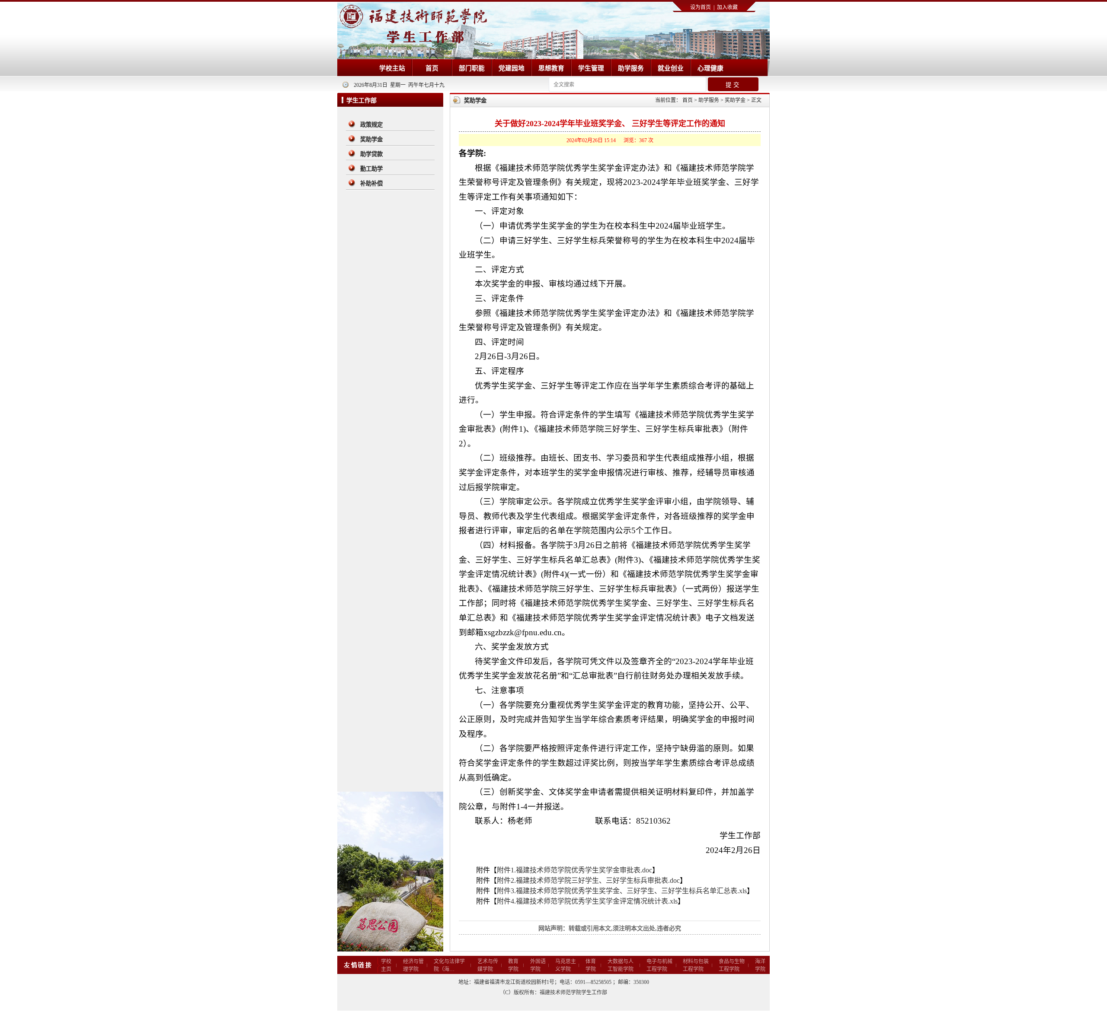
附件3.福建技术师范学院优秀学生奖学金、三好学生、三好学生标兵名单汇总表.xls (622, 890)
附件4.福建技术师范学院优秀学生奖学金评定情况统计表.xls (587, 901)
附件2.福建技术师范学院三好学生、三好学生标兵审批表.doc (588, 880)
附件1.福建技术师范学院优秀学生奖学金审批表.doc (574, 870)
